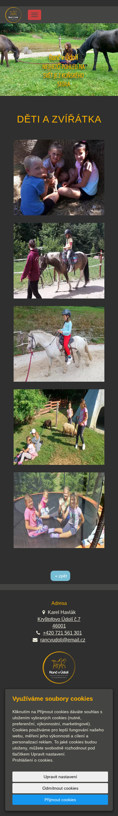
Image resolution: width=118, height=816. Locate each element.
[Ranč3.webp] (59, 510)
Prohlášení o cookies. (33, 760)
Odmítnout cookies (60, 788)
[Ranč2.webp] (59, 427)
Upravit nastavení (60, 776)
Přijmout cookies (60, 799)
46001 (59, 625)
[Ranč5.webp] (59, 177)
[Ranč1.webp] (59, 344)
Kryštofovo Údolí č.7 (59, 619)
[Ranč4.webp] (59, 261)
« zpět (61, 575)
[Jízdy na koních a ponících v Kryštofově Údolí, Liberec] (13, 14)
